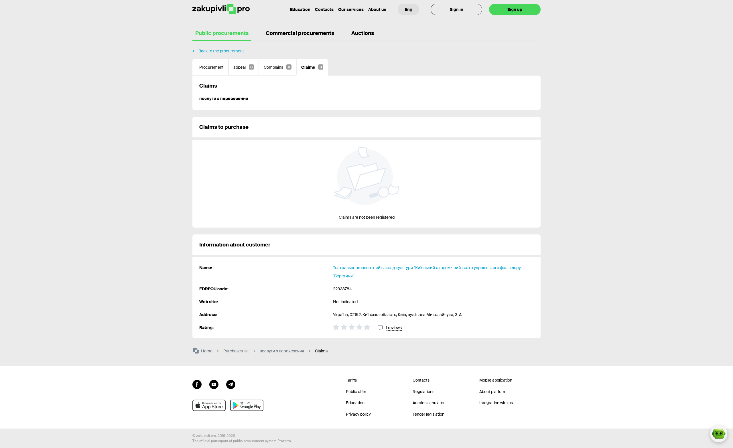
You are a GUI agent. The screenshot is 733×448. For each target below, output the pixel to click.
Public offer (356, 391)
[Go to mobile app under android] (246, 405)
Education (300, 9)
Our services (351, 9)
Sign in (456, 9)
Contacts (324, 9)
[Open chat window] (718, 433)
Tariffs (351, 380)
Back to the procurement (221, 51)
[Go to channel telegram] (230, 384)
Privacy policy (358, 414)
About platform (493, 391)
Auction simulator (429, 402)
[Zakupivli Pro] (221, 9)
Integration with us (496, 402)
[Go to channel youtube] (213, 384)
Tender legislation (428, 414)
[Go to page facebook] (197, 384)
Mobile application (495, 380)
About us (377, 9)
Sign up (514, 9)
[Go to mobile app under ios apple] (209, 405)
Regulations (423, 391)
